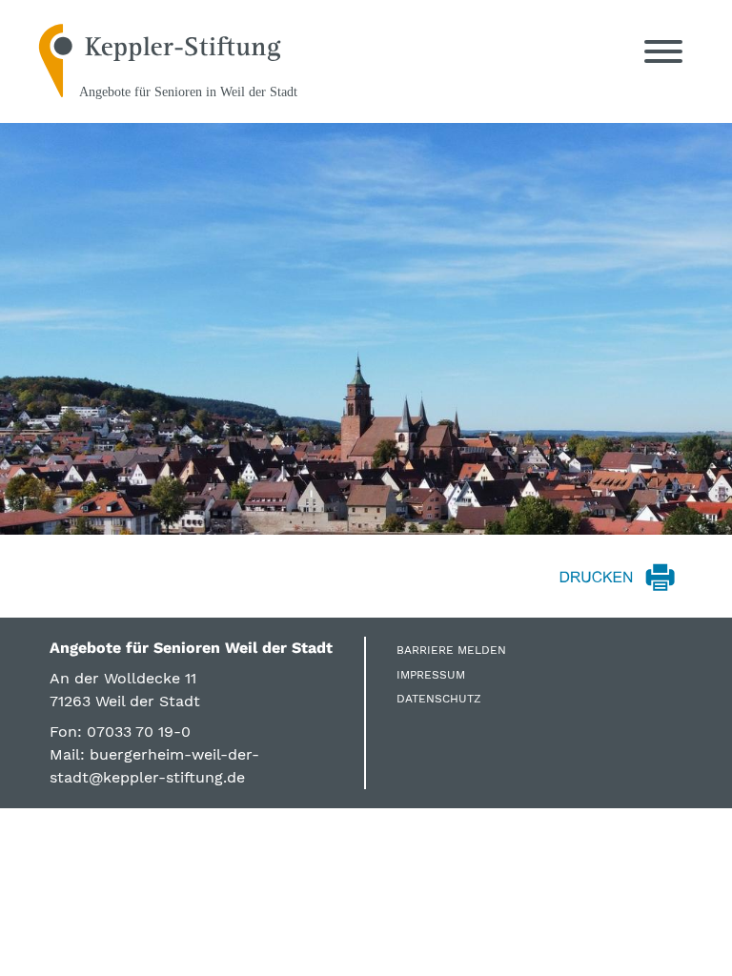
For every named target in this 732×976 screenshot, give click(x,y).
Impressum (430, 674)
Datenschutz (438, 698)
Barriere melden (451, 650)
